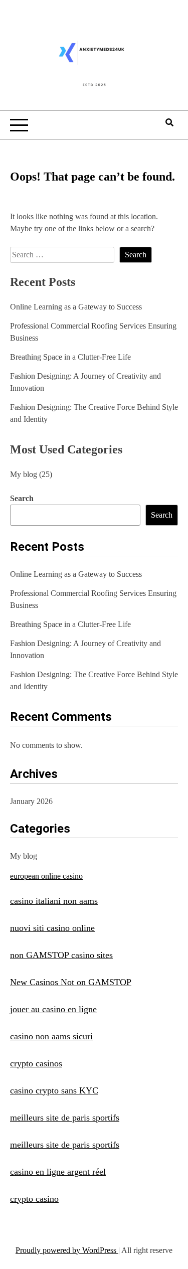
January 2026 (31, 801)
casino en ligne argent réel (58, 1172)
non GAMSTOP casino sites (61, 955)
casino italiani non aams (54, 901)
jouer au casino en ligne (53, 1009)
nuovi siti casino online (52, 928)
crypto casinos (36, 1063)
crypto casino (34, 1199)
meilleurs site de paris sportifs (64, 1118)
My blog (23, 474)
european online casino (46, 876)
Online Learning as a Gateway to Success (76, 306)
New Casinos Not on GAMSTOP (70, 982)
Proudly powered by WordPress (67, 1250)
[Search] (169, 122)
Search (22, 498)
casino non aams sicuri (51, 1036)
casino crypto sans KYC (54, 1090)
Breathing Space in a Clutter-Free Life (70, 357)
